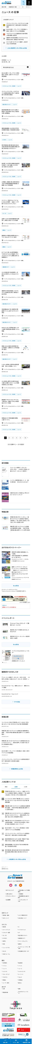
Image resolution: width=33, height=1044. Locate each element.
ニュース (5, 968)
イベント (5, 965)
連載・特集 (4, 7)
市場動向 (20, 980)
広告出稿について (22, 918)
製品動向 (20, 963)
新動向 (4, 980)
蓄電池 (19, 944)
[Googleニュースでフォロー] (15, 885)
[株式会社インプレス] (16, 1005)
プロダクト (5, 977)
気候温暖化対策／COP (23, 951)
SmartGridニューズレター (23, 992)
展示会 (19, 983)
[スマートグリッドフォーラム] (15, 877)
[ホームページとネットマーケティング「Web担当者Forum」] (8, 1021)
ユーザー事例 (6, 983)
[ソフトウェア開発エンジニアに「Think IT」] (23, 1016)
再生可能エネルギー (23, 935)
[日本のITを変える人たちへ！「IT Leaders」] (23, 1026)
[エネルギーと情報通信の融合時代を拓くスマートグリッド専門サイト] (8, 1031)
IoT (19, 932)
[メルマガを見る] (10, 885)
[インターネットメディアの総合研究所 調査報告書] (23, 1021)
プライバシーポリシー (11, 896)
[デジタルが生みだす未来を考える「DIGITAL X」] (23, 1036)
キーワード (20, 974)
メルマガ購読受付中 (22, 915)
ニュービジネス (6, 947)
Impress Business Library (8, 591)
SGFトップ (4, 867)
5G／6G (5, 935)
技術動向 (5, 963)
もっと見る (16, 585)
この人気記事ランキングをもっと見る (17, 48)
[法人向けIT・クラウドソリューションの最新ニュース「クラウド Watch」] (8, 1026)
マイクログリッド (22, 929)
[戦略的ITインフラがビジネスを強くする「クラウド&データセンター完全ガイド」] (8, 1016)
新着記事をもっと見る (17, 769)
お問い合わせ (9, 894)
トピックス (5, 971)
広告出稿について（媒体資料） (24, 890)
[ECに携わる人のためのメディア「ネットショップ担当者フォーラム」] (23, 1031)
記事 (4, 988)
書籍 (19, 988)
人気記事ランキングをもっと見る (17, 859)
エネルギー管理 (6, 932)
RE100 (4, 951)
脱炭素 (4, 926)
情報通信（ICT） (21, 938)
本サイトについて (10, 890)
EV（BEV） (5, 938)
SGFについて (6, 918)
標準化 (4, 941)
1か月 (25, 787)
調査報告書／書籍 (13, 7)
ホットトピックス (21, 971)
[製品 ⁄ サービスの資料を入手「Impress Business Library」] (8, 1036)
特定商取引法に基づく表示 (23, 896)
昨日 (6, 787)
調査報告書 (5, 992)
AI (22, 7)
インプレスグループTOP (23, 900)
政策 (4, 944)
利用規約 (21, 894)
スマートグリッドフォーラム (7, 2)
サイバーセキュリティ (23, 941)
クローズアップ (6, 974)
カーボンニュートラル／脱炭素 (24, 947)
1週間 (16, 787)
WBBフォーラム (6, 954)
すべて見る (17, 702)
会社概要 (8, 899)
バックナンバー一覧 (18, 657)
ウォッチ (20, 977)
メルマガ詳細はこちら (25, 602)
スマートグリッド (6, 929)
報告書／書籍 (6, 915)
